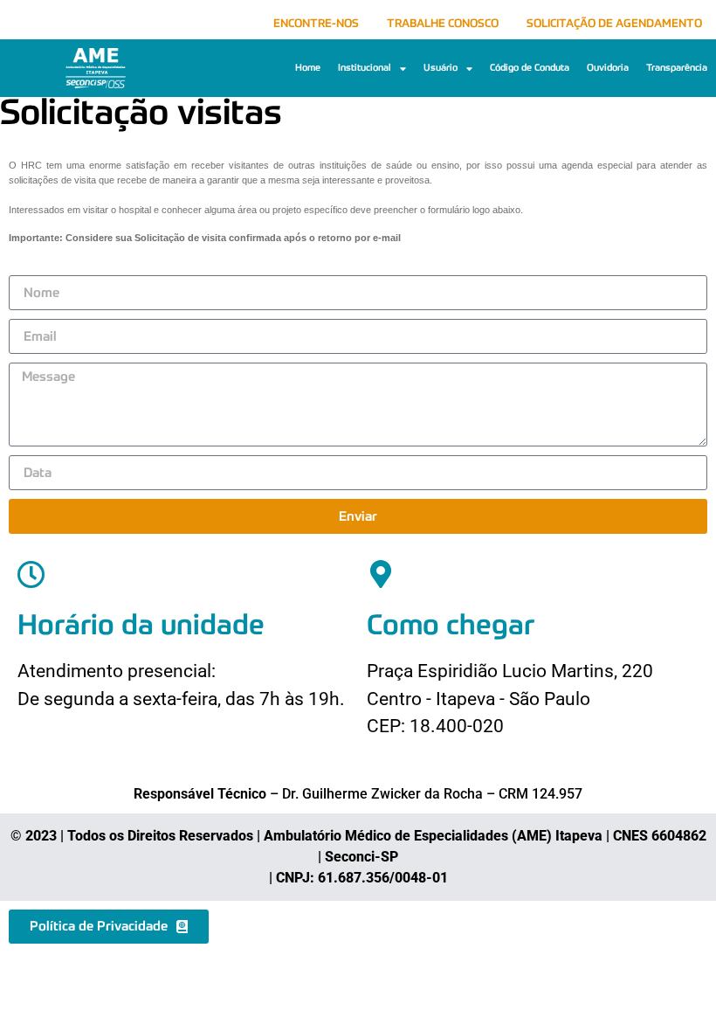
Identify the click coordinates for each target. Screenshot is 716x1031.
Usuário (440, 68)
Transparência (676, 68)
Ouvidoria (608, 68)
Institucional (364, 68)
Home (307, 68)
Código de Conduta (529, 68)
